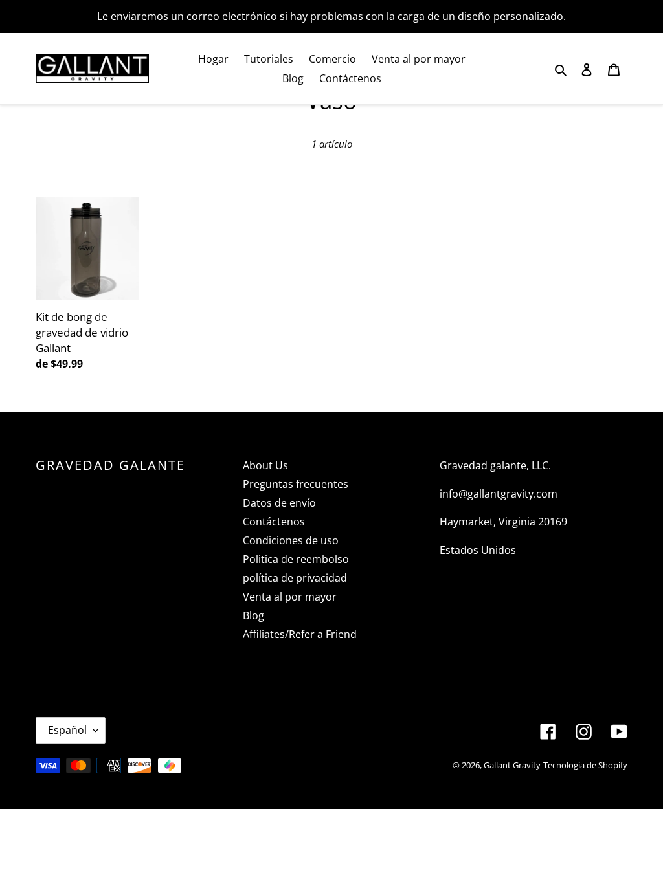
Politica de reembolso (296, 559)
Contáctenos (274, 521)
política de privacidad (295, 578)
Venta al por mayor (290, 597)
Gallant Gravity (512, 765)
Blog (253, 615)
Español (67, 730)
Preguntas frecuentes (295, 484)
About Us (265, 465)
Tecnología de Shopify (585, 765)
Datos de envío (279, 503)
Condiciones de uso (291, 540)
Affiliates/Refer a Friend (300, 634)
